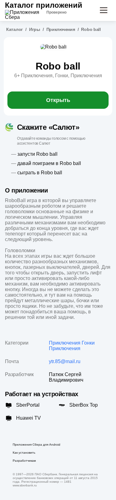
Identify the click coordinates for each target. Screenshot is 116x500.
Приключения (60, 29)
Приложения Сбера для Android (36, 444)
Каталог (14, 29)
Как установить (24, 452)
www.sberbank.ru (25, 485)
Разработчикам (24, 460)
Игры (34, 29)
